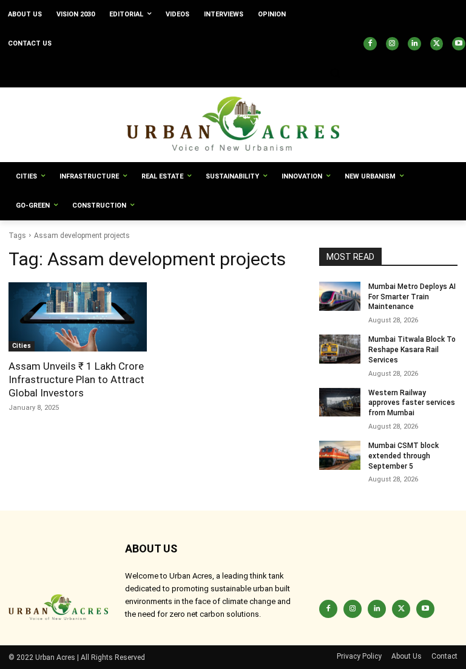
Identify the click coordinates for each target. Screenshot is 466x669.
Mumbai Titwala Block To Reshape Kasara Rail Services (412, 349)
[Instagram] (392, 43)
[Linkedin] (414, 43)
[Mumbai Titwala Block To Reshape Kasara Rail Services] (339, 349)
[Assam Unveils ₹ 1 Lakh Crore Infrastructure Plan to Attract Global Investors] (77, 316)
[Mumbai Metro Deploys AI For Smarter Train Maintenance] (339, 296)
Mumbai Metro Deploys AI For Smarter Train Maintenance (412, 296)
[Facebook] (370, 43)
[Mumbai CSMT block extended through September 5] (339, 455)
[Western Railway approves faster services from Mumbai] (339, 402)
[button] (334, 73)
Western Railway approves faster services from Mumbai (411, 403)
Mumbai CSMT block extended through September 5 (403, 455)
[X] (437, 43)
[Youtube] (458, 43)
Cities (21, 345)
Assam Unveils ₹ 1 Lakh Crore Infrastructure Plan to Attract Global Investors (76, 379)
